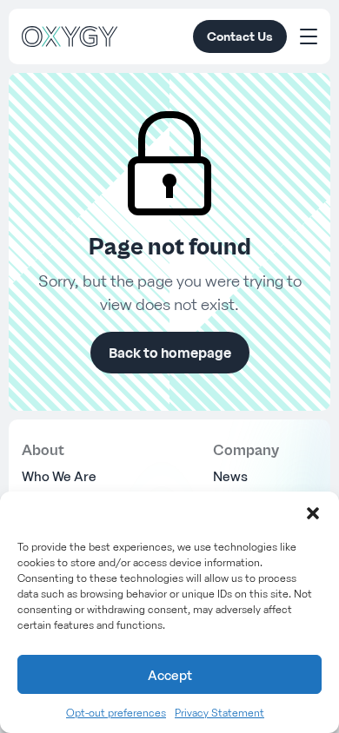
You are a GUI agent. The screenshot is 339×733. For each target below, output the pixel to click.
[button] (313, 513)
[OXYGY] (69, 36)
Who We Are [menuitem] (59, 476)
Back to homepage (170, 352)
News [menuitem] (230, 476)
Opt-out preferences (116, 712)
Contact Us (240, 36)
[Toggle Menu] (308, 36)
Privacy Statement (219, 712)
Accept (170, 675)
